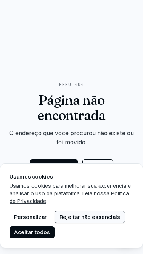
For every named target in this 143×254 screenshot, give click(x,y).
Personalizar (30, 217)
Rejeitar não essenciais (89, 217)
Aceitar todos (32, 232)
